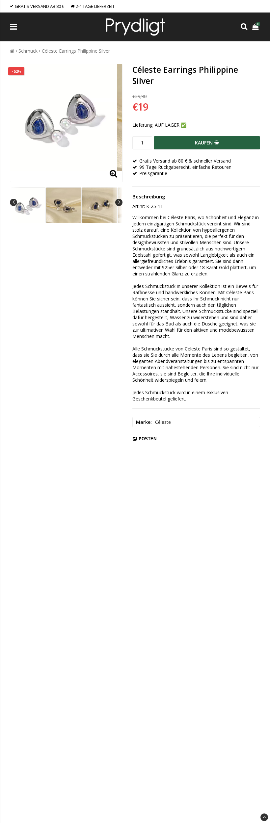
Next (118, 202)
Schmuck (28, 51)
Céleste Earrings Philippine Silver (76, 51)
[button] (256, 27)
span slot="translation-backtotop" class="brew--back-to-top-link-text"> (264, 817)
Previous (13, 202)
